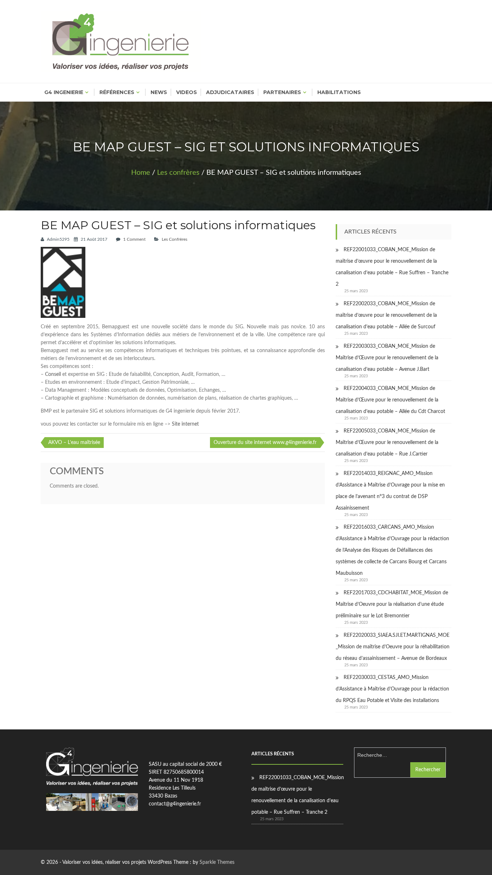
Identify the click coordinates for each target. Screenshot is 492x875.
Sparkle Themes (217, 862)
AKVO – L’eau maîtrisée (74, 442)
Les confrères (178, 172)
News (159, 92)
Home (140, 172)
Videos (186, 92)
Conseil (53, 374)
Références (116, 92)
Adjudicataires (230, 92)
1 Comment (134, 239)
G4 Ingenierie (63, 92)
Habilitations (339, 92)
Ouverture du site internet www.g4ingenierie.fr (265, 442)
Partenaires (282, 92)
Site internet (185, 424)
